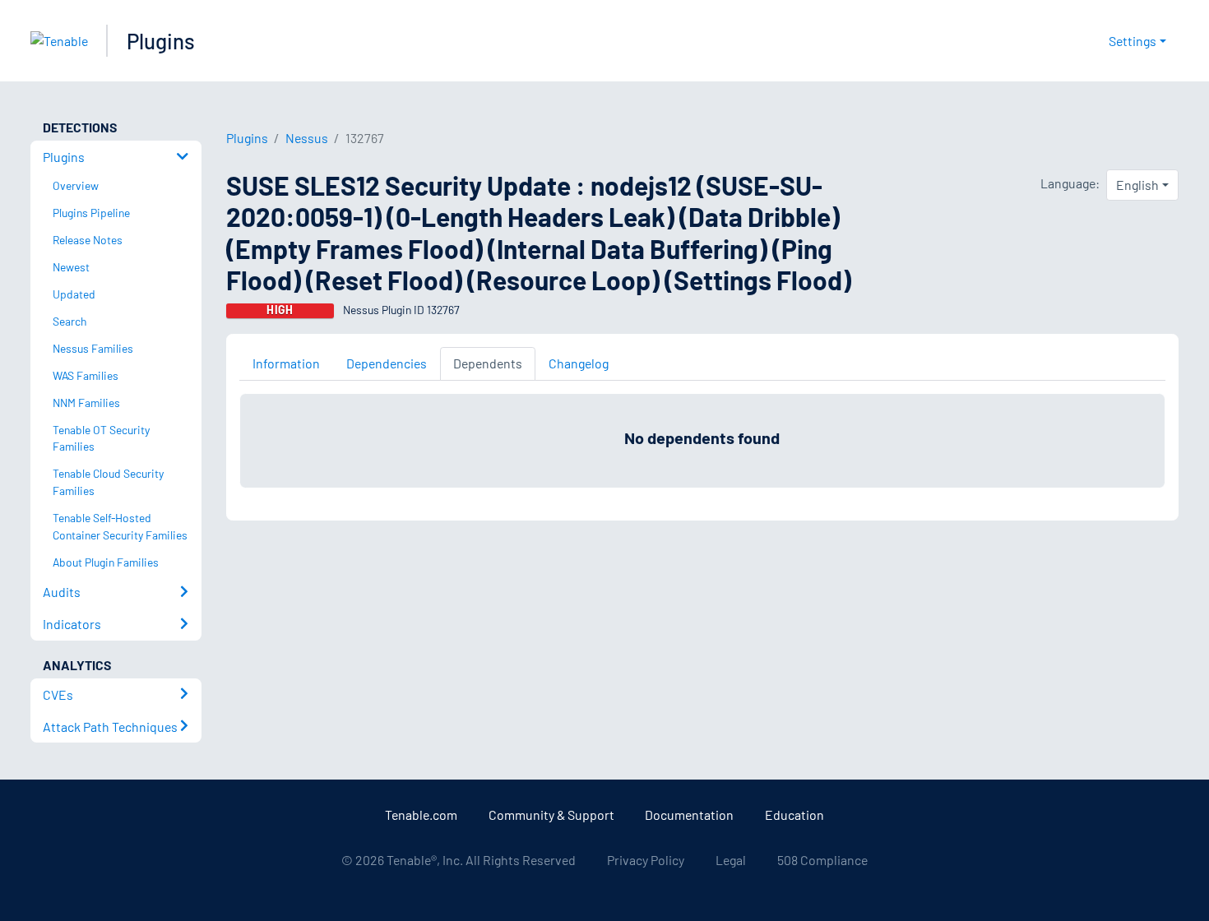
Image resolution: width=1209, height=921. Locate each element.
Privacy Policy (645, 860)
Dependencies (386, 363)
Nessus (306, 138)
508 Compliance (822, 860)
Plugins (161, 40)
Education (794, 814)
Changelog (579, 363)
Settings (1132, 41)
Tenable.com (421, 814)
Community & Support (551, 814)
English (1137, 184)
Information (286, 363)
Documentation (689, 814)
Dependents (487, 363)
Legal (731, 860)
